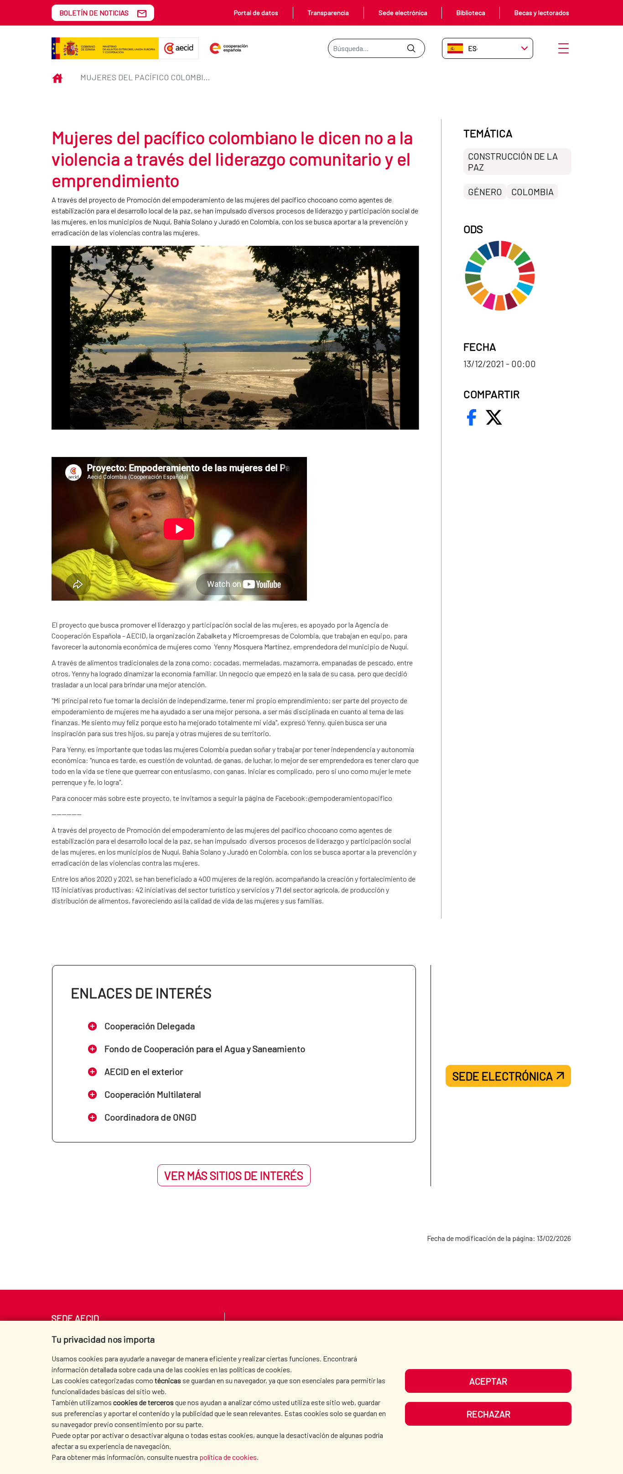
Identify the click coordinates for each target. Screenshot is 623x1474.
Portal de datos (256, 12)
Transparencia (328, 12)
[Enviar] (411, 48)
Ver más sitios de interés (233, 1175)
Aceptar (488, 1380)
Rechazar (488, 1413)
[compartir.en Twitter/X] (494, 417)
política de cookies (228, 1457)
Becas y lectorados (541, 12)
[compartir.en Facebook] (471, 417)
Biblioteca (471, 12)
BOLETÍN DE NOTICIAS (94, 12)
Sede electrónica (403, 12)
